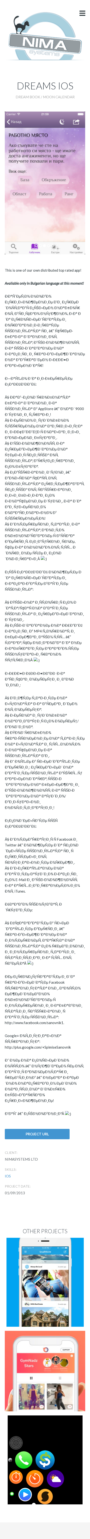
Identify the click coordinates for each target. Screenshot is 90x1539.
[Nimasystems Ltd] (45, 36)
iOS (8, 1176)
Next (66, 177)
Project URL (37, 1134)
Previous (24, 177)
